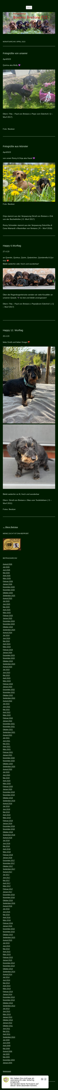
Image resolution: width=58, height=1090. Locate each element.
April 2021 (6, 746)
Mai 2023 (6, 675)
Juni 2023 (6, 672)
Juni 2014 (6, 980)
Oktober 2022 (8, 695)
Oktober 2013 (8, 1003)
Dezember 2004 (9, 1060)
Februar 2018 (8, 855)
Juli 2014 (6, 977)
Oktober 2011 (8, 1026)
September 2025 (9, 595)
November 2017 (9, 863)
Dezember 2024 (9, 621)
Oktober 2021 (8, 729)
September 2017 (9, 869)
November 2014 (9, 966)
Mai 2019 (6, 812)
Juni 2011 (6, 1028)
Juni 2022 (6, 707)
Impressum (7, 1071)
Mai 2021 (6, 744)
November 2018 (9, 829)
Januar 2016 (7, 926)
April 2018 (6, 849)
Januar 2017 (7, 892)
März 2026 (7, 578)
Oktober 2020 (8, 764)
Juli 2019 (6, 806)
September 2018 (9, 835)
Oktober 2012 (8, 1020)
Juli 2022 (6, 704)
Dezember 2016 (9, 894)
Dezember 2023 (9, 655)
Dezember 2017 (9, 860)
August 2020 (7, 769)
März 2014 (7, 988)
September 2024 (9, 630)
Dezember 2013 (9, 997)
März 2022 (7, 715)
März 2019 (7, 818)
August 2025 (7, 598)
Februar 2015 (8, 957)
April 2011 (6, 1034)
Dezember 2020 (9, 758)
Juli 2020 (6, 772)
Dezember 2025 (9, 587)
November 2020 (9, 761)
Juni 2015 (6, 946)
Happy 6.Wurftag (12, 245)
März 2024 (7, 647)
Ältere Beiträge (10, 527)
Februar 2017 (8, 889)
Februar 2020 (8, 786)
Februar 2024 (8, 650)
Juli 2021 (6, 738)
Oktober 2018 (8, 832)
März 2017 (7, 886)
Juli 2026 (6, 567)
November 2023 (9, 658)
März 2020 (7, 783)
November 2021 (9, 726)
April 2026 (6, 575)
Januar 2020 (7, 789)
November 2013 (9, 1000)
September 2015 (9, 937)
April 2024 (6, 644)
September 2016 (9, 903)
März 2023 (7, 681)
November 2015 (9, 931)
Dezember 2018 (9, 826)
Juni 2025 (6, 604)
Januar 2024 (7, 652)
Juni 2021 (6, 741)
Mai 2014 (6, 983)
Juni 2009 (6, 1043)
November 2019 (9, 795)
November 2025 (9, 590)
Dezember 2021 (9, 724)
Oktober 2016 (8, 900)
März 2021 (7, 749)
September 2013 (9, 1006)
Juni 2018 (6, 843)
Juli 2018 (6, 840)
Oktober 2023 (8, 661)
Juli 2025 (6, 601)
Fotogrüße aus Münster (15, 146)
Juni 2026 (6, 570)
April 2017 (6, 883)
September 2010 (9, 1037)
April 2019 (6, 815)
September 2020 (9, 766)
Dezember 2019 (9, 792)
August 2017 (7, 872)
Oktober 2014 (8, 969)
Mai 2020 (6, 778)
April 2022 (6, 712)
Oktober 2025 (8, 593)
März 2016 (7, 920)
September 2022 (9, 698)
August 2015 (7, 940)
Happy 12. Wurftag (13, 330)
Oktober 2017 (8, 866)
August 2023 (7, 667)
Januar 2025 (7, 618)
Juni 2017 (6, 877)
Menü (29, 7)
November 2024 (9, 624)
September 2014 (9, 971)
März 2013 (7, 1014)
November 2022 (9, 692)
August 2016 (7, 906)
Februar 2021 (8, 752)
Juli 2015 (6, 943)
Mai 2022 (6, 709)
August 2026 (7, 564)
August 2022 (7, 701)
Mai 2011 (6, 1031)
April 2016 (6, 917)
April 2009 (6, 1045)
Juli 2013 (6, 1008)
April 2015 (6, 951)
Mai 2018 (6, 846)
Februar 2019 (8, 820)
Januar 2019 (7, 823)
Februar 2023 (8, 684)
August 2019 (7, 803)
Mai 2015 (6, 949)
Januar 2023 (7, 687)
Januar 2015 (7, 960)
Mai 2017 (6, 880)
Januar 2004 (7, 1063)
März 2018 (7, 852)
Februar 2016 (8, 923)
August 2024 (7, 632)
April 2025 (6, 610)
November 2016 (9, 897)
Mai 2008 (6, 1048)
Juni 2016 (6, 912)
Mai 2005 (6, 1057)
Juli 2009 (6, 1040)
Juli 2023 (6, 669)
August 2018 (7, 838)
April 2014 (6, 986)
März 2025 (7, 612)
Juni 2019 (6, 809)
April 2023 (6, 678)
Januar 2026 (7, 584)
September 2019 (9, 801)
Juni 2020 (6, 775)
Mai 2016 (6, 914)
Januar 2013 (7, 1017)
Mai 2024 (6, 641)
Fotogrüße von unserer (15, 53)
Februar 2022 (8, 718)
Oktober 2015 (8, 934)
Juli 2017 (6, 875)
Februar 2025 (8, 615)
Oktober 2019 (8, 798)
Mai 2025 (6, 607)
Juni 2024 (6, 638)
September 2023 (9, 664)
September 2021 (9, 732)
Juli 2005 (6, 1054)
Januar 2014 (7, 994)
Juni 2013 (6, 1011)
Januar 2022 (7, 721)
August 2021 (7, 735)
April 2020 (6, 781)
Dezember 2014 (9, 963)
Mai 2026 (6, 573)
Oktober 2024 (8, 627)
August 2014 (7, 974)
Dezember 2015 (9, 929)
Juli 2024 (6, 635)
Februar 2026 (8, 581)
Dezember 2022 (9, 689)
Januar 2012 (7, 1023)
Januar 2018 (7, 857)
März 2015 (7, 954)
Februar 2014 (8, 991)
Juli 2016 (6, 909)
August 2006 (7, 1051)
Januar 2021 (7, 755)
